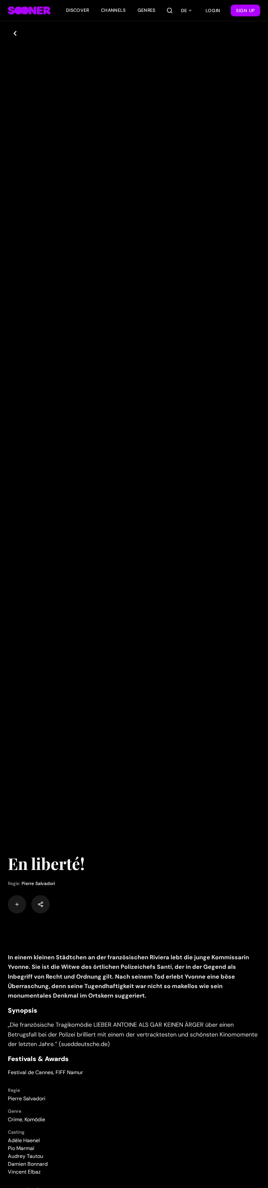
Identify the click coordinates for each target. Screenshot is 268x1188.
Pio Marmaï (21, 1148)
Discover (77, 10)
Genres (147, 10)
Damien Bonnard (28, 1164)
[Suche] (169, 10)
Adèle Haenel (24, 1140)
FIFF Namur (69, 1072)
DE (184, 10)
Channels (113, 10)
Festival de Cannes (30, 1072)
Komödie (35, 1119)
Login (213, 10)
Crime (15, 1119)
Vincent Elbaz (24, 1171)
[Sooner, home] (29, 10)
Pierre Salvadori (38, 883)
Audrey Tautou (25, 1156)
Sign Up (245, 10)
